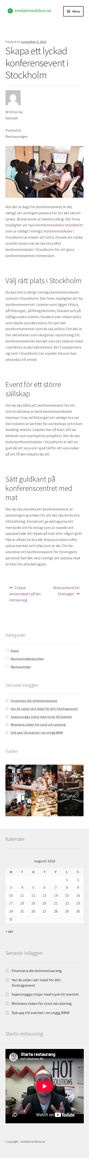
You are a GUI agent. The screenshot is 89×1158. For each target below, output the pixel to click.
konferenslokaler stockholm (59, 225)
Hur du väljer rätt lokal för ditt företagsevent (44, 709)
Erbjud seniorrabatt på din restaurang (25, 593)
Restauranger (16, 136)
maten (63, 539)
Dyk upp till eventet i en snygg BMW (37, 732)
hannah (11, 118)
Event (15, 650)
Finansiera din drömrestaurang (34, 701)
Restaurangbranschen (27, 659)
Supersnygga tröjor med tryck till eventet (41, 717)
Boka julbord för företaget (66, 590)
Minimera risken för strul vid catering (38, 724)
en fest (11, 564)
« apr (9, 931)
